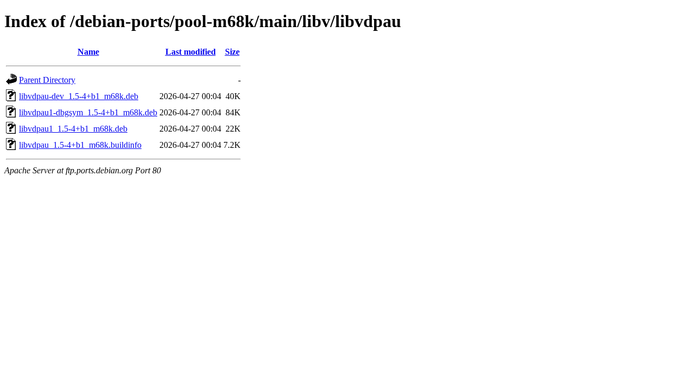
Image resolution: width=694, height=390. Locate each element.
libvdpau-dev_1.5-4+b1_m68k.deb (78, 96)
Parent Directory (47, 79)
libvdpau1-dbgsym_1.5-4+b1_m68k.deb (88, 112)
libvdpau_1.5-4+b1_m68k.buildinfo (80, 145)
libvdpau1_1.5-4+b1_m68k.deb (73, 128)
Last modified (190, 51)
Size (232, 51)
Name (88, 51)
